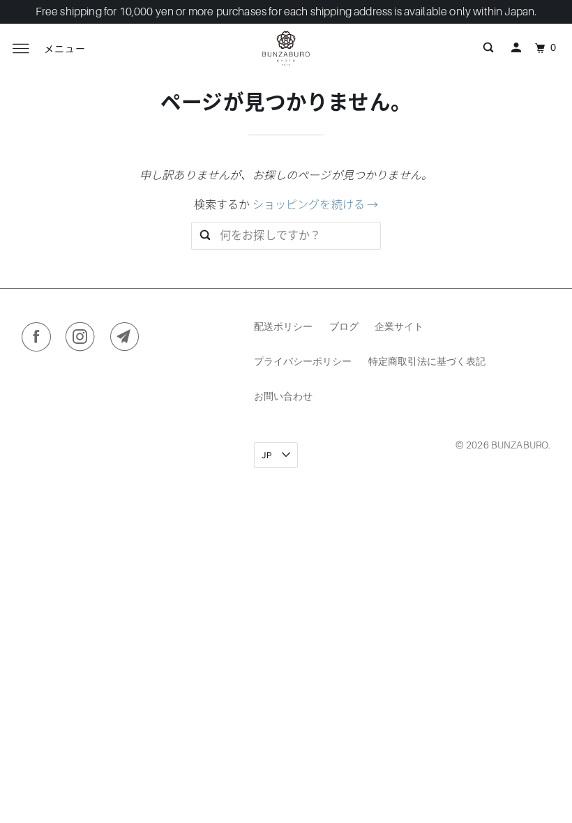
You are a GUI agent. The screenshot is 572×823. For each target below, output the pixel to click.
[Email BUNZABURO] (128, 339)
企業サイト (399, 326)
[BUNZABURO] (286, 48)
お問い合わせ (283, 396)
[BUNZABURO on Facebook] (39, 339)
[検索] (488, 48)
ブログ (344, 326)
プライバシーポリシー (303, 361)
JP (268, 455)
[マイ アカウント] (516, 48)
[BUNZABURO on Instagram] (83, 339)
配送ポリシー (283, 326)
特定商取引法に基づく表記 (427, 361)
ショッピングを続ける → (316, 205)
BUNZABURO (519, 445)
